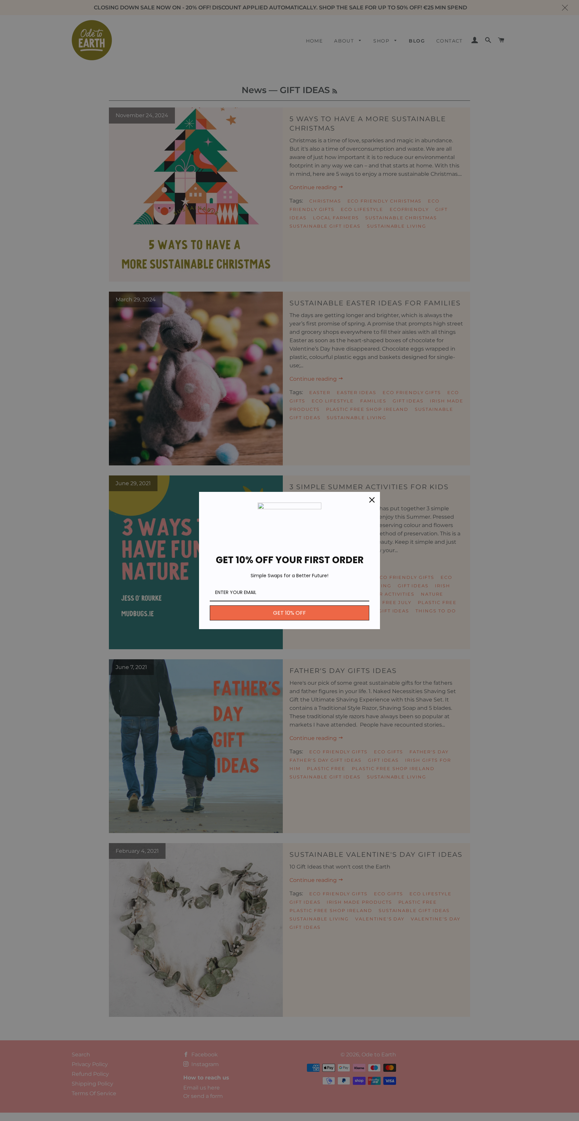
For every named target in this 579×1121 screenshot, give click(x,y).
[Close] (372, 500)
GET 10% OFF (289, 613)
